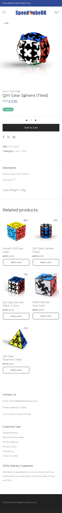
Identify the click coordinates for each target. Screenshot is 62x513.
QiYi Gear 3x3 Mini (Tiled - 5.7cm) (13, 304)
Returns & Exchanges (13, 437)
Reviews (9, 180)
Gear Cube (20, 151)
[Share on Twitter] (8, 137)
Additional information (16, 174)
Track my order (10, 455)
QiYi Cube (15, 91)
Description (9, 167)
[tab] (31, 168)
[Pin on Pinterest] (14, 137)
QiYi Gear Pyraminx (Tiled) (12, 358)
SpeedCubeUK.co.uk (26, 502)
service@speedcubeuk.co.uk (24, 401)
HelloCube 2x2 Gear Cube (41, 304)
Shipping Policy (10, 432)
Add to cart (31, 127)
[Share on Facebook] (3, 137)
